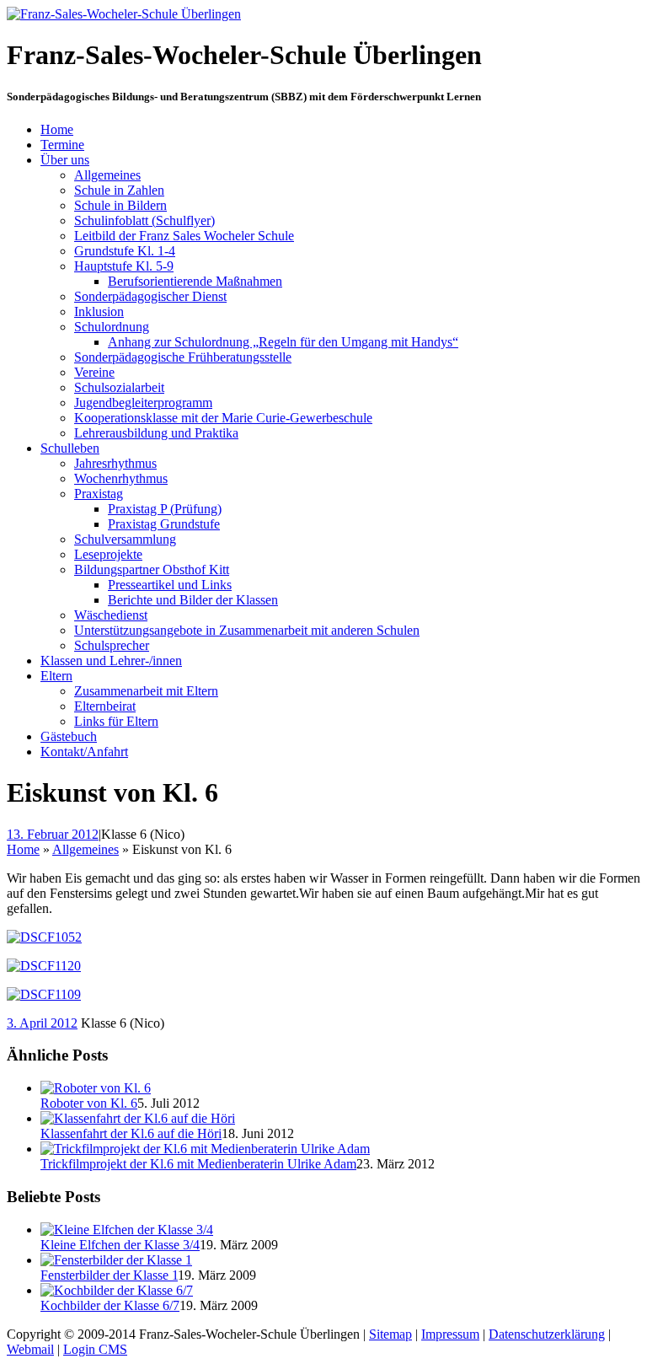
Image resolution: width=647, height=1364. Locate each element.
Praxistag (98, 493)
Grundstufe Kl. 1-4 (124, 251)
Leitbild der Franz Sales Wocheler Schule (184, 235)
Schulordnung (111, 327)
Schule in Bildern (120, 205)
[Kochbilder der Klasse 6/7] (116, 1290)
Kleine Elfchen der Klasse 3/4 (120, 1245)
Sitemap (390, 1334)
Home (56, 129)
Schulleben (69, 448)
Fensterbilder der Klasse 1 (109, 1275)
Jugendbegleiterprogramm (143, 402)
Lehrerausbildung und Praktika (156, 433)
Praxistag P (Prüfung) (165, 509)
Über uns (64, 160)
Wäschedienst (110, 615)
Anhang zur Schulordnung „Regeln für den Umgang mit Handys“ (283, 342)
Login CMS (95, 1349)
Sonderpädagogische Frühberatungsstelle (182, 357)
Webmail (30, 1349)
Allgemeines (107, 175)
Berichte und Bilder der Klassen (193, 600)
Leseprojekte (108, 554)
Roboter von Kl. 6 (88, 1103)
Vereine (94, 372)
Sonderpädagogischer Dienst (150, 296)
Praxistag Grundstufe (164, 524)
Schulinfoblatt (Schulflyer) (144, 220)
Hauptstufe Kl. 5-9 (124, 266)
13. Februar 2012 (53, 834)
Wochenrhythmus (121, 478)
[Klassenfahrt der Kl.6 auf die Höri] (137, 1118)
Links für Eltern (116, 721)
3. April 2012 (42, 1023)
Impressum (450, 1334)
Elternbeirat (105, 706)
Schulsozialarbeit (119, 387)
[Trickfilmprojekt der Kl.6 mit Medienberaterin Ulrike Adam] (205, 1148)
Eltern (56, 676)
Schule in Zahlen (119, 190)
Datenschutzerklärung (547, 1334)
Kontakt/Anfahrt (84, 751)
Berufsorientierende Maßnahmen (195, 281)
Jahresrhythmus (115, 463)
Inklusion (99, 311)
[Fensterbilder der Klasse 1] (116, 1260)
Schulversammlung (125, 539)
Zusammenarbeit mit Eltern (146, 691)
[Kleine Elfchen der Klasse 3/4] (126, 1229)
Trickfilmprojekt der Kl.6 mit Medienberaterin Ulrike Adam (198, 1164)
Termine (62, 144)
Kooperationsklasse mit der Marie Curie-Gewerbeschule (223, 418)
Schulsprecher (111, 645)
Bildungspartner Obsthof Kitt (151, 569)
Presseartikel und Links (170, 584)
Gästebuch (68, 736)
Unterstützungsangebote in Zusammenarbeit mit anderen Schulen (247, 630)
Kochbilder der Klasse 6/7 (109, 1305)
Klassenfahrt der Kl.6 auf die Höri (131, 1133)
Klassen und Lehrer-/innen (111, 660)
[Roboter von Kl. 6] (95, 1088)
